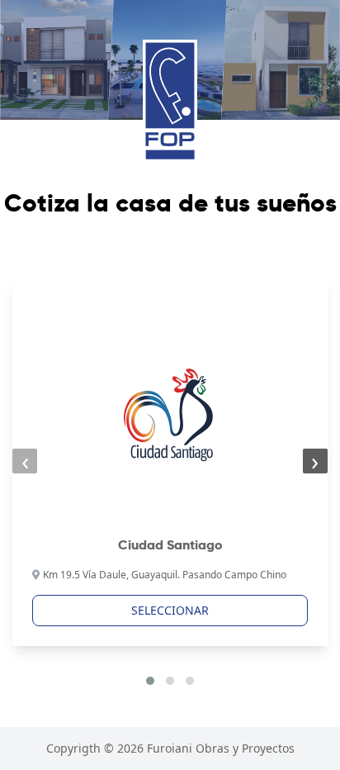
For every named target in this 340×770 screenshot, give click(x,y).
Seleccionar (170, 610)
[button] (150, 681)
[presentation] (24, 461)
